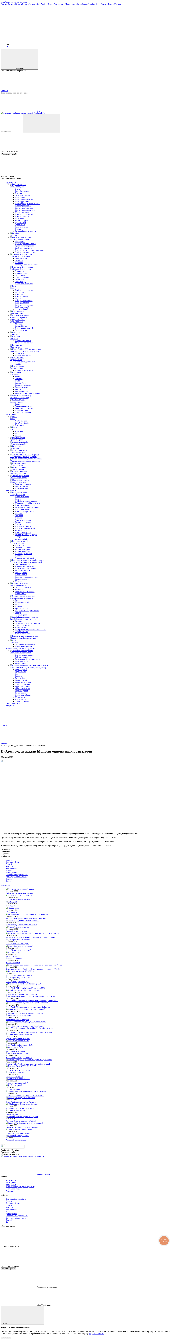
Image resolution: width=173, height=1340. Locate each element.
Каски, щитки (20, 627)
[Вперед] (4, 1144)
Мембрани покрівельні (24, 343)
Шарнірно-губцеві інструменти (27, 503)
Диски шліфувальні (23, 682)
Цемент (18, 189)
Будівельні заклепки (23, 385)
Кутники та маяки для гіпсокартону (29, 250)
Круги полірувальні (23, 687)
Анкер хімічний (21, 309)
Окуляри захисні (21, 632)
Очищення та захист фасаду (26, 328)
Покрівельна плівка (23, 341)
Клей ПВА (19, 294)
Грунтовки (19, 425)
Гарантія (25, 4)
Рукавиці (18, 621)
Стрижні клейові (22, 701)
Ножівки (18, 556)
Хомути (18, 389)
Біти (16, 674)
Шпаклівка (19, 218)
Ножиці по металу (22, 552)
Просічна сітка (21, 273)
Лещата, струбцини (23, 520)
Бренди (118, 4)
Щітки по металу (22, 497)
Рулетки (18, 600)
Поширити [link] (5, 852)
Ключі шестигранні (23, 533)
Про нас (4, 4)
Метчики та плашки (23, 547)
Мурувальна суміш (22, 195)
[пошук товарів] (41, 123)
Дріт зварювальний (23, 657)
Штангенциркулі (22, 602)
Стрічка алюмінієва (23, 412)
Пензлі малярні (21, 575)
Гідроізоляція (20, 223)
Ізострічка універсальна (24, 408)
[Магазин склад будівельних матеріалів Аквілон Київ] (12, 1148)
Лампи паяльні (21, 663)
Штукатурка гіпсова (23, 202)
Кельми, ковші (21, 573)
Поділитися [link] (5, 850)
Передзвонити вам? (9, 154)
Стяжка (18, 229)
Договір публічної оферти (97, 4)
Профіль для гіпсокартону (25, 244)
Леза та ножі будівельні (24, 558)
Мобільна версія (43, 1174)
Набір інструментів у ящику (26, 501)
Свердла (18, 676)
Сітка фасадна (20, 282)
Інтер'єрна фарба (21, 423)
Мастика (18, 324)
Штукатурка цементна (24, 199)
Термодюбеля (20, 383)
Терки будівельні (21, 579)
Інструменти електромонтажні (27, 507)
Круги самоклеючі (22, 689)
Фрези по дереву (21, 699)
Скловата (19, 261)
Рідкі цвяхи (19, 292)
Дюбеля (18, 377)
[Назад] (2, 1144)
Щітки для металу (22, 697)
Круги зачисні (20, 672)
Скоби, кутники (21, 387)
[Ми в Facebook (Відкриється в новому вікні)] (18, 22)
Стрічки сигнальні (22, 625)
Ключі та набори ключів (24, 512)
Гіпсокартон (20, 242)
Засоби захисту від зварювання (27, 623)
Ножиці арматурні (22, 549)
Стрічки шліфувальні (23, 684)
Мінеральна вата (21, 258)
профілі (18, 364)
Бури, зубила (20, 678)
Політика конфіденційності (76, 4)
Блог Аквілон (42, 4)
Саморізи (18, 379)
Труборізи (19, 514)
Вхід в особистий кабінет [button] (16, 1199)
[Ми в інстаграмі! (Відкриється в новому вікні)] (89, 22)
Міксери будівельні (22, 564)
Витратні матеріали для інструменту (20, 649)
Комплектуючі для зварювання (27, 659)
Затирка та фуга (21, 221)
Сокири (18, 537)
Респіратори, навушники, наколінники (30, 630)
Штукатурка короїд (22, 206)
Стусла (18, 524)
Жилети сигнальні (22, 634)
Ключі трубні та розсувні (25, 505)
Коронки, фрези (21, 691)
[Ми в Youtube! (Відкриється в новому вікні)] (54, 22)
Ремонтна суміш (21, 227)
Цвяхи (17, 381)
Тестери (18, 613)
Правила (18, 606)
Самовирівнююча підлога (25, 231)
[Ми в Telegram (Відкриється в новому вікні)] (124, 22)
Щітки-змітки (20, 594)
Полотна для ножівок (23, 554)
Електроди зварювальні (24, 655)
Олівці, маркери (21, 615)
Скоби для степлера (23, 587)
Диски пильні (20, 693)
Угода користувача (96, 1334)
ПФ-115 (18, 433)
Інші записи (5, 885)
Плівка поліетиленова (24, 284)
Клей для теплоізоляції (24, 214)
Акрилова (19, 431)
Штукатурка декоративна (25, 210)
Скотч (17, 404)
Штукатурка (20, 197)
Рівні (17, 604)
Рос (7, 46)
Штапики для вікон (23, 355)
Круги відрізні (21, 670)
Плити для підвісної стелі (25, 362)
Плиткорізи (19, 545)
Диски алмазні (21, 680)
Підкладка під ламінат (24, 370)
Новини (51, 4)
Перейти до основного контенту (14, 2)
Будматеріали (11, 183)
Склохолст (19, 280)
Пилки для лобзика (22, 695)
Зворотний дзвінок (8, 1269)
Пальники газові (21, 661)
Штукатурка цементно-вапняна (27, 204)
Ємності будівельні (22, 571)
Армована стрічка (22, 410)
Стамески (19, 516)
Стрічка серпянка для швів (25, 252)
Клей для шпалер (22, 296)
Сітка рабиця (20, 275)
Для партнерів (59, 4)
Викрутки (19, 499)
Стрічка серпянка (22, 277)
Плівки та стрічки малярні (25, 568)
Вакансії (111, 4)
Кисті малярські (21, 486)
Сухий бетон (20, 225)
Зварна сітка (20, 271)
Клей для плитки (22, 216)
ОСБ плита (19, 353)
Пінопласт (19, 263)
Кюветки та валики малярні (26, 577)
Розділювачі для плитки (24, 566)
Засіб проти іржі (21, 330)
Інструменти (11, 490)
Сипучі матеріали (22, 191)
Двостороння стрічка (23, 406)
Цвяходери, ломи (22, 509)
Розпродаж (10, 705)
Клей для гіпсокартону (24, 248)
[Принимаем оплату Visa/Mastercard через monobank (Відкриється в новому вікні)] (22, 1156)
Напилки (18, 518)
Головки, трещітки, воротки (26, 528)
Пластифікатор (21, 326)
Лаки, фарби (11, 415)
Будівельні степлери (23, 522)
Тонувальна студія (13, 703)
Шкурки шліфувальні (23, 646)
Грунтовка (19, 193)
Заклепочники (21, 530)
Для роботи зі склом (23, 526)
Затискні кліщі (21, 539)
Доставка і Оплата (14, 4)
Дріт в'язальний (21, 391)
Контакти (33, 4)
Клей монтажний (22, 307)
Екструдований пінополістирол (27, 265)
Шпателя (18, 581)
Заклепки (19, 590)
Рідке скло (19, 299)
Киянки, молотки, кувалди (26, 535)
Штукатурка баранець (24, 208)
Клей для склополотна (24, 290)
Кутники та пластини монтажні (27, 393)
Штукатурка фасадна (23, 212)
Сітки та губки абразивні (25, 644)
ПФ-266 (18, 436)
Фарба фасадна (21, 421)
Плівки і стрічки (21, 488)
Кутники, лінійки (22, 608)
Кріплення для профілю (24, 246)
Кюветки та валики (23, 484)
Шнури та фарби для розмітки (27, 611)
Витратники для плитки (24, 592)
